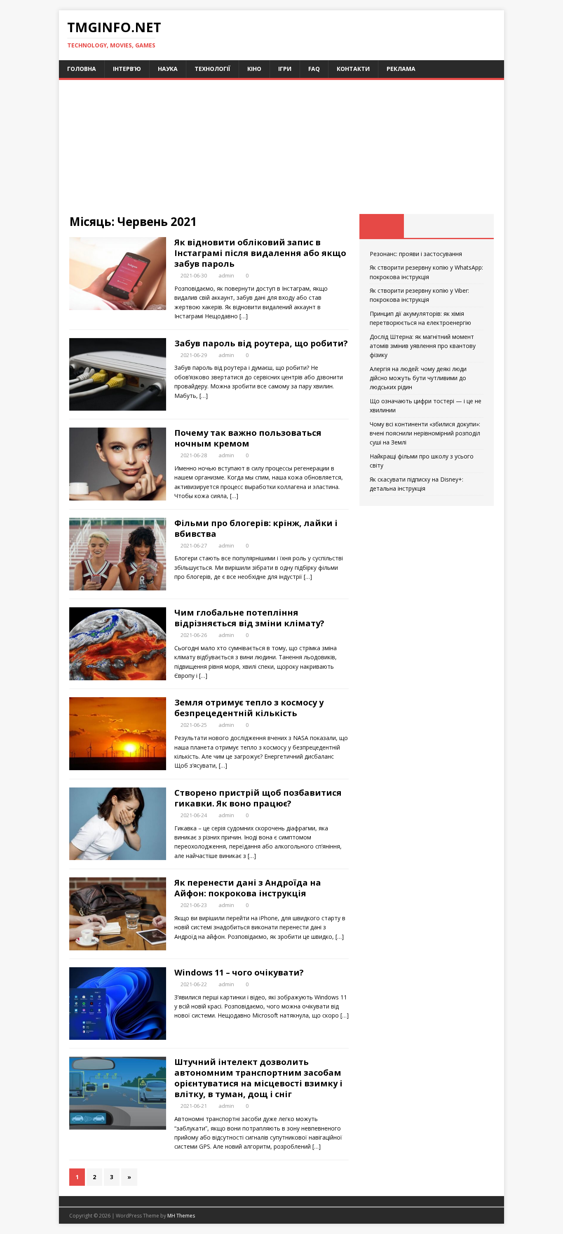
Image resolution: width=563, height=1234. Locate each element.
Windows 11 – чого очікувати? (239, 972)
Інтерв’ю (127, 69)
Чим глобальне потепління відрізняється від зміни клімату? (249, 618)
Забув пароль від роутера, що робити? (261, 343)
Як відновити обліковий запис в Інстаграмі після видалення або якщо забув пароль (260, 253)
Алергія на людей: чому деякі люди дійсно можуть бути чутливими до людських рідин (418, 378)
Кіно (254, 69)
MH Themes (181, 1215)
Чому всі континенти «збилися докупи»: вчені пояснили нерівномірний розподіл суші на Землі (425, 433)
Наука (168, 69)
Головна (81, 69)
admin (226, 275)
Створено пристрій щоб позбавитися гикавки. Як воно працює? (258, 798)
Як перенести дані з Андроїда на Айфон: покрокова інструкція (247, 888)
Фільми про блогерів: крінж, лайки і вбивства (256, 528)
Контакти (353, 69)
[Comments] (471, 226)
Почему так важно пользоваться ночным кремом (247, 438)
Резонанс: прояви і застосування (416, 254)
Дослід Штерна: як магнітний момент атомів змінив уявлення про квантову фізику (423, 346)
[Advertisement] (281, 152)
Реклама (401, 69)
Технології (212, 69)
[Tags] (426, 226)
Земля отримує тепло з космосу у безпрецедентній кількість (249, 708)
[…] (243, 316)
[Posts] (381, 226)
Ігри (284, 69)
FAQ (314, 69)
